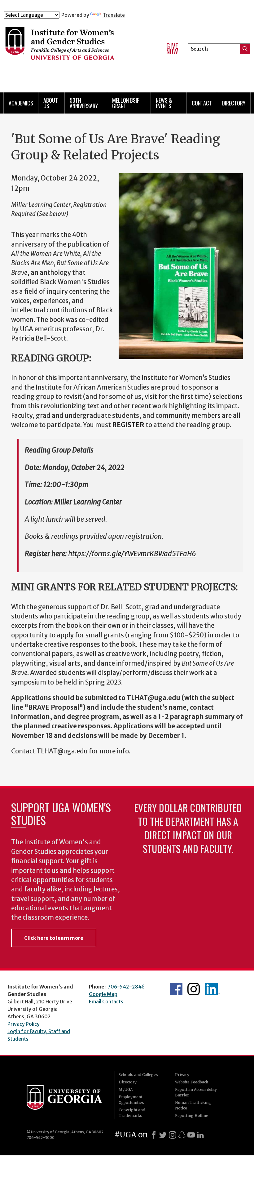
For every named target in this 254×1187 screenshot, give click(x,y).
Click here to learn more (53, 938)
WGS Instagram (193, 989)
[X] (163, 1135)
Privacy (182, 1074)
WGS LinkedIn (212, 989)
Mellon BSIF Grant (125, 103)
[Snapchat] (182, 1135)
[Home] (80, 46)
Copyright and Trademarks (132, 1113)
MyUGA (126, 1089)
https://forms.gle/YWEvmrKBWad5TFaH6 (132, 553)
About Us (50, 103)
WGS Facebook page (176, 989)
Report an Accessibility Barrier (196, 1092)
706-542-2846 (126, 987)
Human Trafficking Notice (193, 1105)
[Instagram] (172, 1135)
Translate (114, 15)
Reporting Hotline (191, 1115)
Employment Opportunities (131, 1100)
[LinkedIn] (200, 1135)
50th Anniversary (84, 103)
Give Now (172, 48)
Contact (202, 103)
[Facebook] (153, 1135)
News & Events (164, 103)
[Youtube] (191, 1135)
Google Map (103, 994)
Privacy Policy (23, 1024)
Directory (233, 103)
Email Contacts (106, 1001)
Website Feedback (191, 1082)
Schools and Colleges (138, 1074)
